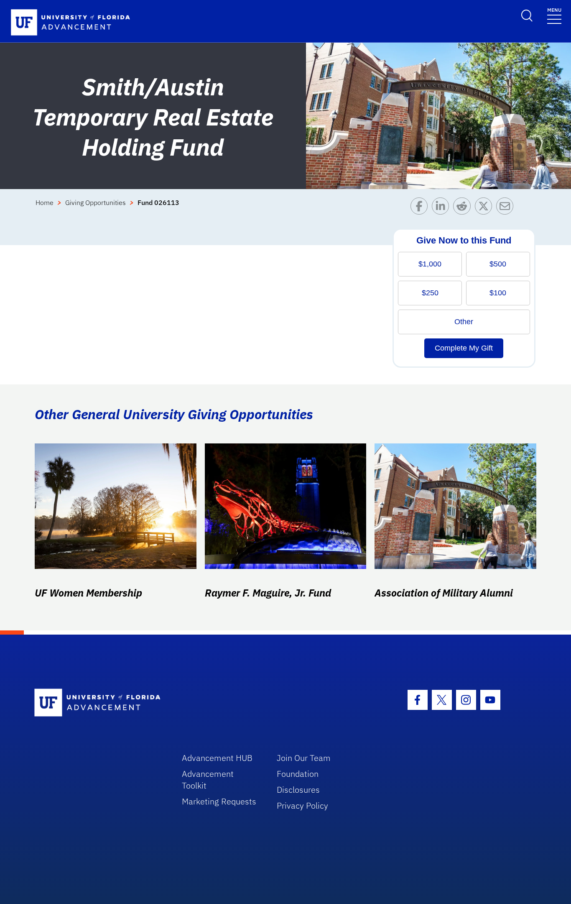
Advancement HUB (217, 757)
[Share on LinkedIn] (442, 208)
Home (45, 202)
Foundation (298, 773)
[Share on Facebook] (421, 208)
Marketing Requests (219, 801)
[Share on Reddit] (463, 208)
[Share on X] (485, 208)
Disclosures (298, 789)
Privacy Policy (302, 805)
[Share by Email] (506, 208)
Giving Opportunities (95, 202)
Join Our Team (304, 757)
